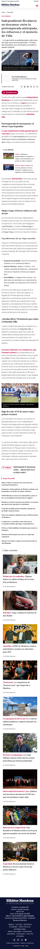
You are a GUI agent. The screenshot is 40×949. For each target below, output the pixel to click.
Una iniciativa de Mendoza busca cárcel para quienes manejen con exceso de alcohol (20, 830)
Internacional (20, 929)
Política (29, 934)
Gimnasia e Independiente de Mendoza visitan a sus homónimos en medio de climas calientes (20, 490)
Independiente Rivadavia (24, 467)
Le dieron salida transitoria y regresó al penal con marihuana (20, 722)
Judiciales (11, 934)
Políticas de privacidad (12, 943)
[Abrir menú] (37, 6)
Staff (26, 945)
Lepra (23, 103)
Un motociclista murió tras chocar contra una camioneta (18, 536)
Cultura (19, 924)
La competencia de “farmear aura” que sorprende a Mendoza (16, 685)
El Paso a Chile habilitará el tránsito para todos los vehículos (20, 529)
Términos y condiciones (27, 943)
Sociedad (20, 936)
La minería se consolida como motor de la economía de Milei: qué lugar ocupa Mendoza (18, 523)
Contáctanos (16, 945)
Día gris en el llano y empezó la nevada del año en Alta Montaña (19, 542)
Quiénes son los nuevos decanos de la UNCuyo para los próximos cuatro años (20, 794)
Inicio (3, 12)
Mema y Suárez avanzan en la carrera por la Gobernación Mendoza (17, 484)
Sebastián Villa (27, 470)
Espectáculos (25, 927)
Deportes (10, 12)
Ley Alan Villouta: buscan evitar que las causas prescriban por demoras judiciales (19, 758)
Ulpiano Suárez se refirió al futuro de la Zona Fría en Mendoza (18, 579)
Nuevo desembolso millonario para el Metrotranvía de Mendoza (20, 516)
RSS (23, 945)
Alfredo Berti (17, 179)
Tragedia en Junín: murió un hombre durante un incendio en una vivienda (18, 510)
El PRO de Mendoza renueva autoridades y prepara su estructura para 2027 (19, 649)
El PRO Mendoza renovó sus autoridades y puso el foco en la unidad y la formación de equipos (19, 497)
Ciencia (11, 924)
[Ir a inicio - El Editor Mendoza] (10, 6)
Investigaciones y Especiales (20, 931)
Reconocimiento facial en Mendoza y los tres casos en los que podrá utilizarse (18, 867)
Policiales (21, 934)
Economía (13, 927)
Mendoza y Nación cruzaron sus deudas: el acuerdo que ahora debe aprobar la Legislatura (20, 503)
